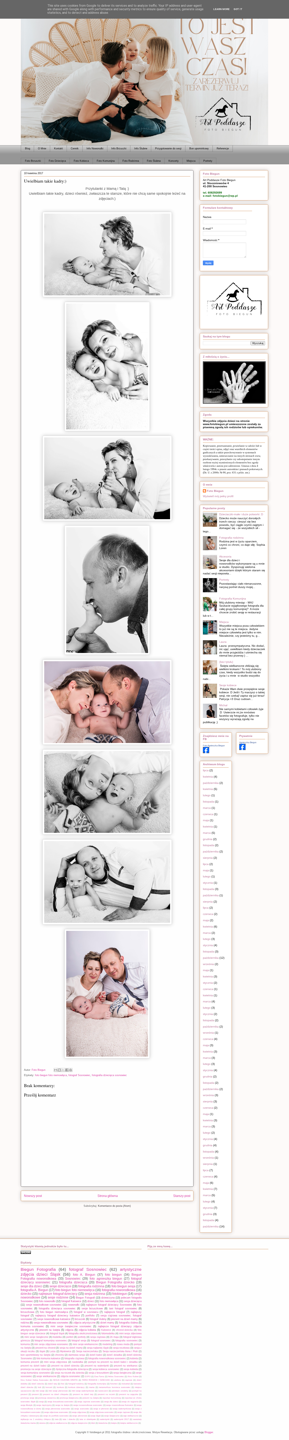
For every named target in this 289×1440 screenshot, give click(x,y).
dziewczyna (108, 1297)
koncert (49, 1387)
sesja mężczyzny (44, 1405)
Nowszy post (33, 1196)
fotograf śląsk (57, 1333)
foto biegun (113, 1274)
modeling (107, 1344)
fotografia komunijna (97, 1384)
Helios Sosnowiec (116, 1376)
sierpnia (208, 857)
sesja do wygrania (130, 1402)
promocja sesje (27, 1398)
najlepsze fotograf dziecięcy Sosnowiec (109, 1304)
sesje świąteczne (112, 1416)
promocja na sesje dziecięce (36, 1369)
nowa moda (123, 1344)
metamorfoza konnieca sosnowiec (114, 1387)
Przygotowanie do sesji (168, 148)
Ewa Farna (99, 1376)
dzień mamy (107, 1322)
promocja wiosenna (47, 1398)
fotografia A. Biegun (34, 1290)
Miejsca (191, 160)
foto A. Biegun (84, 1274)
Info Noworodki (95, 148)
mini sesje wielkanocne (85, 1344)
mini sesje (40, 1391)
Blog (27, 148)
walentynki (105, 1419)
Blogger (208, 1432)
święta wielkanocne (129, 1423)
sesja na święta (62, 1405)
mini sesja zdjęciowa (55, 1362)
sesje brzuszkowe (92, 1308)
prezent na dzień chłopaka (55, 1394)
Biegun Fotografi (85, 1297)
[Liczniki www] (26, 1253)
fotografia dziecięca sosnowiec (109, 1075)
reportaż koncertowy (112, 1398)
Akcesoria (225, 556)
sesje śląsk (96, 1416)
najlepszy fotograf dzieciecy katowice (57, 1315)
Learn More (221, 9)
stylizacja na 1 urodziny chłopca (36, 1419)
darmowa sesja (76, 1355)
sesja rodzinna (95, 1293)
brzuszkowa (27, 1312)
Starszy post (181, 1196)
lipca (206, 770)
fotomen (114, 1384)
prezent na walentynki (97, 1365)
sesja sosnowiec (81, 1409)
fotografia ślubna (128, 1322)
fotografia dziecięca (73, 1282)
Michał (223, 705)
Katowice (106, 1330)
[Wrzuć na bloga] (59, 1070)
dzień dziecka (37, 1384)
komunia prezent (30, 1362)
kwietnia (208, 776)
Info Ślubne (140, 148)
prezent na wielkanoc (126, 1365)
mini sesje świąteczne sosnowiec (71, 1326)
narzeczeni (103, 1391)
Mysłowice (65, 1351)
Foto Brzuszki (33, 160)
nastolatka (77, 1362)
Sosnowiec (73, 1278)
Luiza (52, 1351)
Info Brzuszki (118, 148)
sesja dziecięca (133, 1301)
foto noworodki (47, 1301)
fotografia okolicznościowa (83, 1333)
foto (62, 1384)
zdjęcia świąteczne (79, 1423)
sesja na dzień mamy (71, 1347)
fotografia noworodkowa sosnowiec (107, 1358)
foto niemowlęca (109, 1301)
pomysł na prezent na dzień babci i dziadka (113, 1362)
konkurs (60, 1387)
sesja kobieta (131, 1369)
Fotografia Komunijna (232, 598)
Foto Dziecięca (57, 160)
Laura (222, 641)
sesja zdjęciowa (79, 1412)
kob (39, 1387)
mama (92, 1387)
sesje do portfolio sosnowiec (56, 1416)
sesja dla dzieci (111, 1402)
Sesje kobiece (228, 685)
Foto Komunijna (106, 160)
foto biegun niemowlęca (54, 1312)
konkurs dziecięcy (76, 1387)
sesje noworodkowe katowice (53, 1319)
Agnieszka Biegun (247, 742)
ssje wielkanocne (131, 1416)
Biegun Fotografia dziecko (115, 1282)
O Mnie (42, 148)
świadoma (103, 1423)
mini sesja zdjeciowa (130, 1333)
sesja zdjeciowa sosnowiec (56, 1412)
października (211, 782)
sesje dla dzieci (31, 1286)
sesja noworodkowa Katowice (119, 1405)
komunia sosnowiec (32, 1326)
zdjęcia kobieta (87, 1329)
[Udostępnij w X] (63, 1070)
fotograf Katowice (71, 1301)
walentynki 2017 (121, 1419)
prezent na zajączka (128, 1394)
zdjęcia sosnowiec (71, 1376)
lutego (207, 795)
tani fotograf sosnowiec (123, 1308)
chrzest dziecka (124, 1330)
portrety (82, 1337)
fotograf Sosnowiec (79, 1075)
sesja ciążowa (98, 1337)
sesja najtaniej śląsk (98, 1347)
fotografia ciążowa (74, 1358)
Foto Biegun (215, 490)
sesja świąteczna (122, 1372)
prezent (35, 1394)
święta (114, 1423)
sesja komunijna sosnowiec (35, 1372)
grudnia (207, 839)
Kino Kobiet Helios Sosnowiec (35, 1380)
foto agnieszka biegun (106, 1278)
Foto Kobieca (81, 160)
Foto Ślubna (154, 160)
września (208, 964)
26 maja (114, 1337)
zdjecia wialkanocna (58, 1423)
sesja (41, 1402)
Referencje (223, 148)
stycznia (208, 882)
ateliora (117, 1380)
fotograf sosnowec (101, 1340)
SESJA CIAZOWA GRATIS (65, 1380)
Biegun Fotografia (38, 1269)
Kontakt (58, 148)
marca (207, 807)
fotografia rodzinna (91, 1286)
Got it (238, 9)
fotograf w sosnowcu (86, 1312)
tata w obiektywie (88, 1419)
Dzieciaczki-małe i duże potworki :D (241, 514)
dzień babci (96, 1355)
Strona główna (108, 1196)
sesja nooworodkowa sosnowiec (88, 1405)
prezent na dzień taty (83, 1394)
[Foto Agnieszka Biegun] (206, 752)
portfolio (90, 1315)
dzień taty (52, 1384)
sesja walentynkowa (122, 1409)
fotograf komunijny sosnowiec (51, 1340)
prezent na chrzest (45, 1347)
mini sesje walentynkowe (83, 1391)
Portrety (207, 160)
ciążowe (128, 1380)
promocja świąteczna (69, 1398)
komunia (25, 1344)
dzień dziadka (114, 1355)
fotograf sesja (79, 1340)
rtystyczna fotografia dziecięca (72, 1369)
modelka (57, 1337)
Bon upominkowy (199, 148)
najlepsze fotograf (114, 1312)
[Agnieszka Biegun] (242, 749)
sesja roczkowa (121, 1347)
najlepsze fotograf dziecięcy (58, 1293)
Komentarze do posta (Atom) (114, 1205)
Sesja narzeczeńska (87, 1351)
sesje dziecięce (60, 1286)
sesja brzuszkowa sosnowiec (61, 1402)
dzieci (90, 1301)
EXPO (88, 1376)
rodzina (25, 1322)
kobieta (134, 1358)
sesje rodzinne (58, 1297)
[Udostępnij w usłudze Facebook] (67, 1070)
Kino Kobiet (133, 1376)
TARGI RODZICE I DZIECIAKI (96, 1380)
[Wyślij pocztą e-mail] (56, 1070)
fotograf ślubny (98, 1319)
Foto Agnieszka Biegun (214, 745)
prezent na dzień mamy (124, 1319)
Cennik (75, 148)
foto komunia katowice (48, 1358)
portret (69, 1337)
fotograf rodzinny (76, 1384)
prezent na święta (49, 1329)
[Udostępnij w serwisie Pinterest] (71, 1070)
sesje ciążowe (123, 1412)
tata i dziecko (69, 1419)
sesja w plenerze (101, 1409)
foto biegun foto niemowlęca (51, 1075)
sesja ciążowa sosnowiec (88, 1402)
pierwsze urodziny (120, 1391)
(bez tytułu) (226, 661)
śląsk (42, 1351)
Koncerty (173, 160)
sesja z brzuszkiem (99, 1372)
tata (57, 1419)
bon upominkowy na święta (36, 1355)
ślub (93, 1423)
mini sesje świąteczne (36, 1337)
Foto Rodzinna (130, 160)
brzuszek (80, 1319)
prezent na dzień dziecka (65, 1365)
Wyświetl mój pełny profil (218, 496)
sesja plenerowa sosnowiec (57, 1409)
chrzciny (59, 1355)
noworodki (73, 1304)
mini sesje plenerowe (58, 1391)
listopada (208, 801)
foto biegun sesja (123, 1286)
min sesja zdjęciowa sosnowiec (51, 1344)
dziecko (26, 1293)
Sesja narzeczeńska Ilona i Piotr (120, 1351)
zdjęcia (69, 1329)
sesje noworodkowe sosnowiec (44, 1304)
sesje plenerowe (79, 1416)
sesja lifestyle (27, 1405)
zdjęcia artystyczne (84, 1322)
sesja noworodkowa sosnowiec (51, 1322)
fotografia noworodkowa (118, 1290)
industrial (126, 1384)
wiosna (42, 1423)
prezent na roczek (106, 1394)
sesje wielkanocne (46, 1376)
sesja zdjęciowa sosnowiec (102, 1412)
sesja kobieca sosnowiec (105, 1369)
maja (206, 820)
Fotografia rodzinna (231, 537)
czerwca (208, 814)
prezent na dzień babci (33, 1365)
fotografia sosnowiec (126, 1340)
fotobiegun (119, 1293)
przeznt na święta (91, 1398)
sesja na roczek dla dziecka (69, 1372)
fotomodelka (108, 1333)
